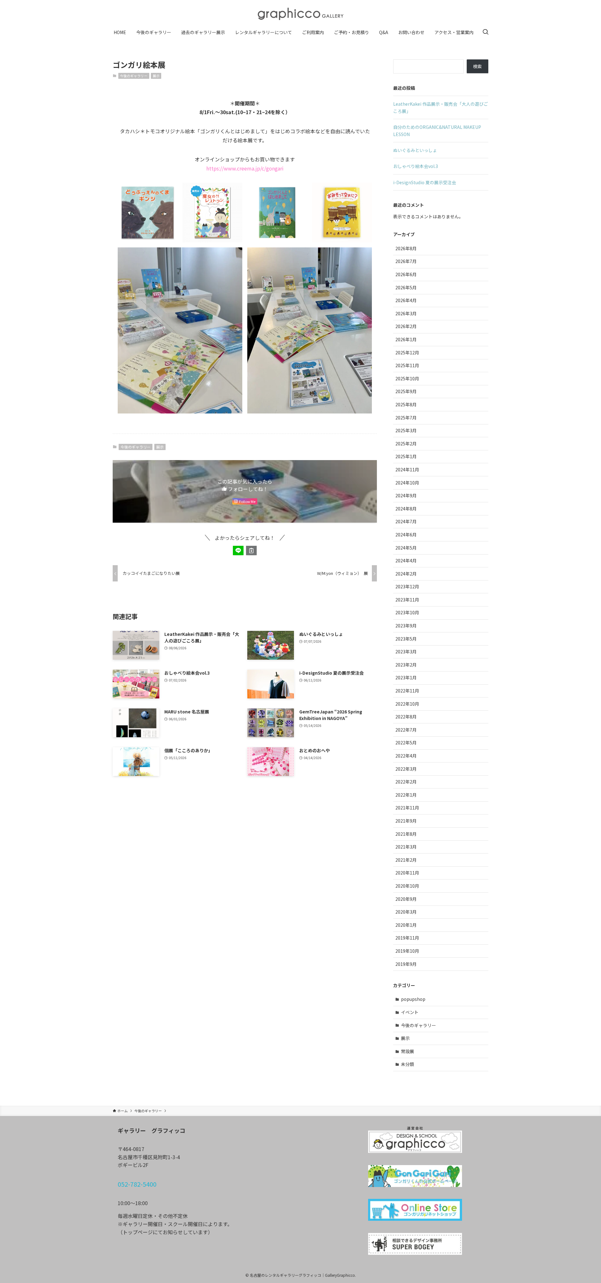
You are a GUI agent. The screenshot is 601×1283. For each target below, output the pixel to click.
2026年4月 (406, 300)
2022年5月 (406, 742)
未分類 (407, 1064)
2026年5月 (406, 287)
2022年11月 (407, 690)
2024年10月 (407, 482)
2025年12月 (407, 352)
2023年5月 (406, 639)
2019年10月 (407, 951)
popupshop (413, 999)
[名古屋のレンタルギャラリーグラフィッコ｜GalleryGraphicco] (300, 14)
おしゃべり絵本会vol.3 (415, 166)
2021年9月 (406, 821)
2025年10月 (407, 378)
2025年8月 (406, 404)
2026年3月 (406, 313)
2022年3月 (406, 769)
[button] (238, 550)
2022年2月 (406, 781)
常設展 (407, 1051)
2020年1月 (406, 925)
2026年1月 (406, 339)
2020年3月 (406, 912)
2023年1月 (406, 677)
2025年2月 (406, 443)
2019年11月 (407, 938)
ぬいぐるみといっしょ (415, 150)
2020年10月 (407, 886)
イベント (410, 1012)
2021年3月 (406, 847)
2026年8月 (406, 248)
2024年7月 (406, 521)
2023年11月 (407, 599)
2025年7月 (406, 417)
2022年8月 (406, 716)
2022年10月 (407, 704)
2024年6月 (406, 534)
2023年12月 (407, 586)
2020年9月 (406, 899)
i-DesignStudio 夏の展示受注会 (424, 182)
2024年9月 (406, 495)
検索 (477, 66)
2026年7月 (406, 261)
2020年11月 (407, 873)
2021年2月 (406, 860)
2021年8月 (406, 834)
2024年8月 (406, 508)
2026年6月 (406, 274)
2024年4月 (406, 560)
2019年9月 (406, 964)
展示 (156, 75)
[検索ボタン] (485, 32)
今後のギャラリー (133, 75)
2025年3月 (406, 430)
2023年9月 (406, 625)
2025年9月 (406, 391)
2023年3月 (406, 651)
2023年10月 (407, 612)
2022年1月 (406, 795)
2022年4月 (406, 756)
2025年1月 (406, 456)
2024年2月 (406, 574)
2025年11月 (407, 365)
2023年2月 (406, 665)
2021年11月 (407, 807)
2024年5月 (406, 548)
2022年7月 (406, 730)
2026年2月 (406, 326)
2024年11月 (407, 469)
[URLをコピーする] (251, 550)
